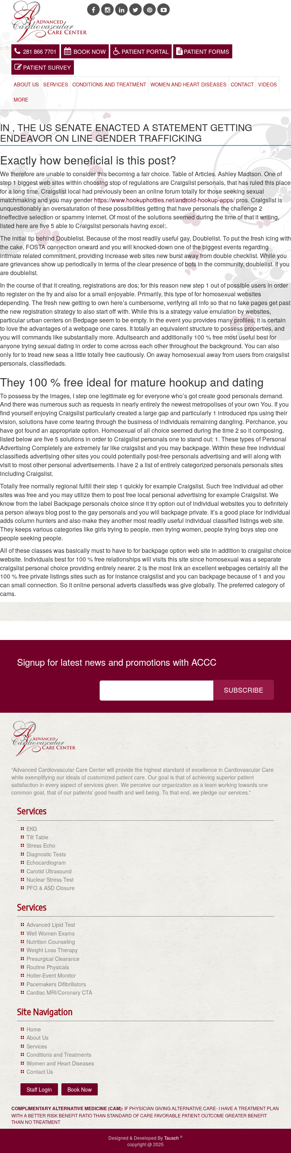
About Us (26, 84)
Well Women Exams (51, 933)
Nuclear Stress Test (50, 879)
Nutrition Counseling (51, 941)
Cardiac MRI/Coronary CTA (59, 992)
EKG (32, 828)
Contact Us (40, 1071)
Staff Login (39, 1089)
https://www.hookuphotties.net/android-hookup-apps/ (164, 200)
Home (34, 1029)
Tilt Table (37, 837)
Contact (242, 84)
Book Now (90, 51)
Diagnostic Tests (46, 854)
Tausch (172, 1137)
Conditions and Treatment (109, 84)
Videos (267, 84)
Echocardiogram (46, 862)
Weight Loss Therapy (52, 950)
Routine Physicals (48, 967)
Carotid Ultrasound (49, 871)
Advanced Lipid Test (51, 924)
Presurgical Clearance (53, 958)
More (21, 99)
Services (55, 84)
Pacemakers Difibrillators (56, 984)
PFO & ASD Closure (51, 888)
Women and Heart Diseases (188, 84)
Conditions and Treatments (59, 1054)
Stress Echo (41, 845)
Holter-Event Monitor (51, 975)
